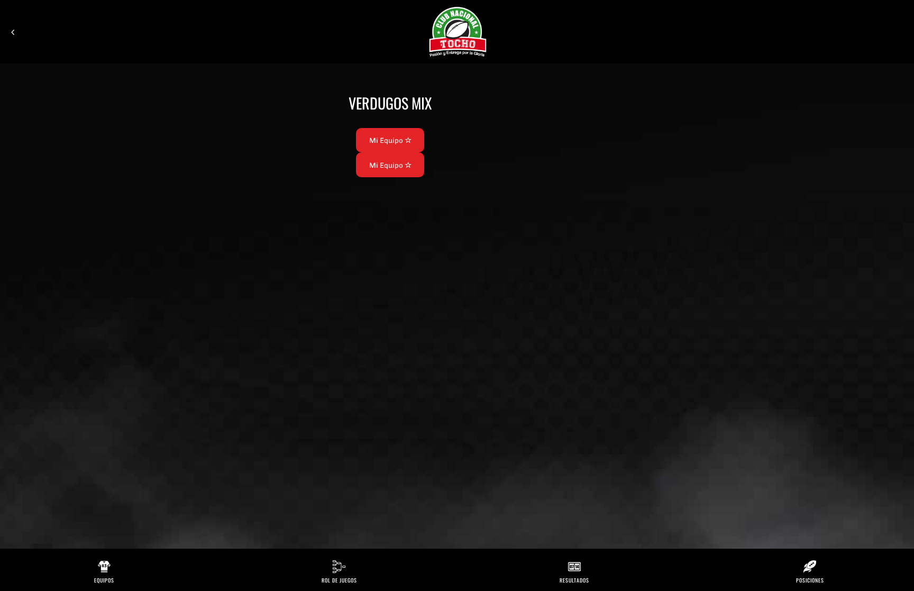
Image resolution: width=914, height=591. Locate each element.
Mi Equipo (387, 140)
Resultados (574, 580)
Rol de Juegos (339, 580)
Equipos (104, 580)
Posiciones (810, 580)
